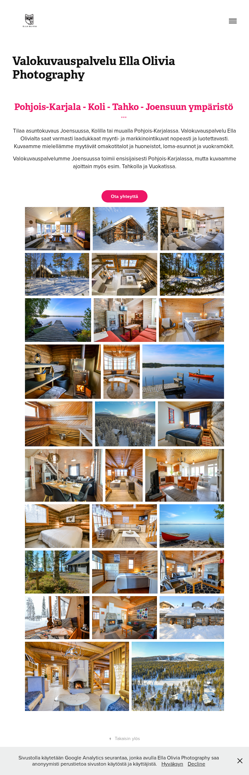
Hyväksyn (172, 763)
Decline (196, 763)
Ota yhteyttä (124, 196)
